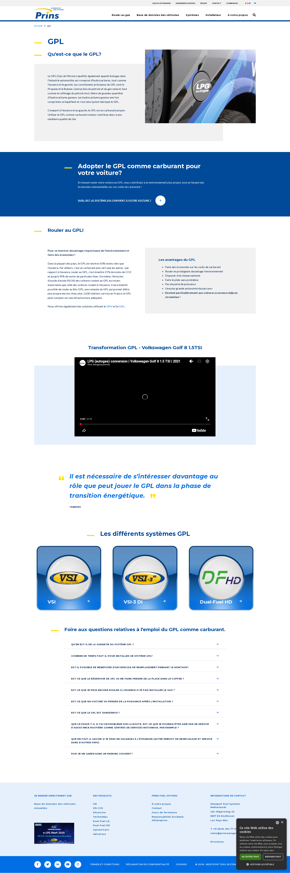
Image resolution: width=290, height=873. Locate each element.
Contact (216, 3)
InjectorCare (101, 829)
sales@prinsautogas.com (226, 833)
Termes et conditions (104, 864)
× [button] (282, 822)
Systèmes (192, 15)
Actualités (40, 808)
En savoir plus (267, 850)
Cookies (181, 864)
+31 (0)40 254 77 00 (225, 828)
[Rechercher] (254, 14)
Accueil (38, 25)
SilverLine (99, 812)
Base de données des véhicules (158, 15)
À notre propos (238, 15)
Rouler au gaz (121, 15)
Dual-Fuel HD (101, 825)
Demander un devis (185, 3)
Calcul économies (161, 3)
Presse (203, 3)
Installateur (213, 15)
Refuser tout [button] (273, 856)
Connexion (232, 3)
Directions (217, 841)
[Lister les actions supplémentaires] (255, 3)
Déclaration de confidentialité (147, 864)
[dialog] (261, 844)
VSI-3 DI (98, 808)
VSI (95, 804)
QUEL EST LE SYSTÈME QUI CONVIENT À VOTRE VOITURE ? (114, 200)
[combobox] (277, 822)
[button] (261, 864)
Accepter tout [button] (250, 856)
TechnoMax (100, 816)
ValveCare (99, 834)
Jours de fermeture (164, 812)
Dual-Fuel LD (101, 821)
